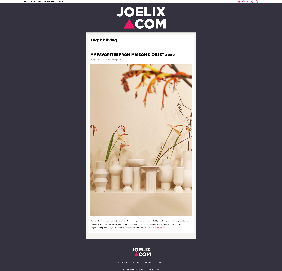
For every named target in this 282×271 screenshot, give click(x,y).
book (33, 1)
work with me (49, 1)
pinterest (160, 262)
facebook (136, 262)
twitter (147, 262)
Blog (26, 1)
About (39, 1)
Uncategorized (116, 60)
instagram (122, 262)
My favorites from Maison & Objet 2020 (132, 54)
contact (61, 1)
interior (108, 60)
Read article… (160, 228)
